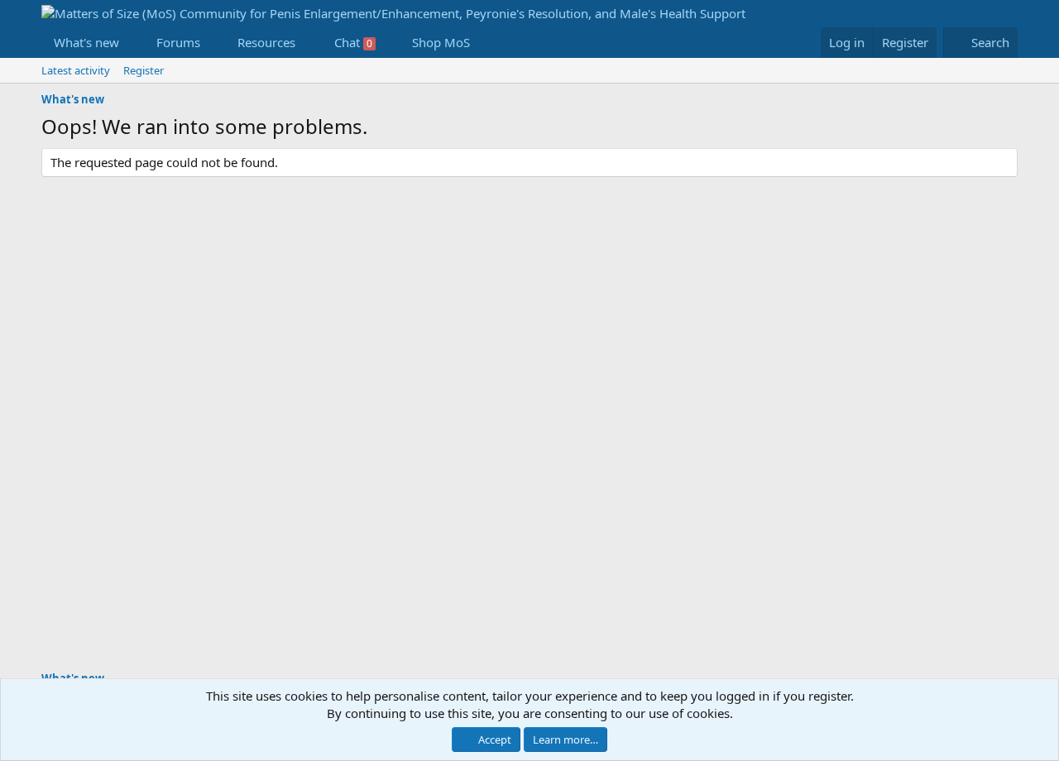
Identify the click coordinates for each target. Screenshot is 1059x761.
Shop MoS (441, 42)
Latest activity (75, 70)
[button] (132, 42)
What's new (86, 42)
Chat (353, 42)
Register (143, 70)
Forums (178, 42)
